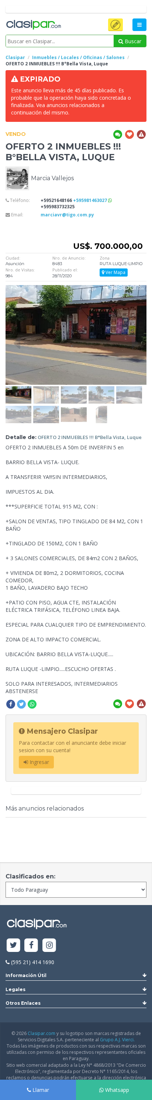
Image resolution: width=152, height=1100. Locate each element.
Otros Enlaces (23, 1003)
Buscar (132, 41)
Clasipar (15, 57)
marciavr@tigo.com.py (67, 215)
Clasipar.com (41, 1033)
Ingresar (38, 761)
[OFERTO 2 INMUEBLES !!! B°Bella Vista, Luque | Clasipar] (18, 389)
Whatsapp (116, 1089)
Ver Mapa (114, 272)
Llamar (40, 1089)
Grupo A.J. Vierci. (117, 1039)
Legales (15, 989)
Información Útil (26, 975)
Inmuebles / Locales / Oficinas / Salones (78, 57)
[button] (115, 24)
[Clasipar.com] (33, 25)
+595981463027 (90, 200)
